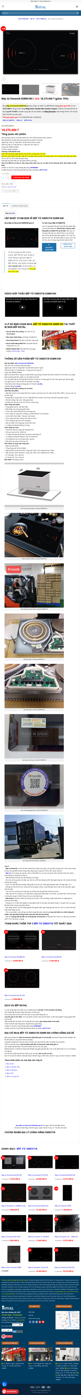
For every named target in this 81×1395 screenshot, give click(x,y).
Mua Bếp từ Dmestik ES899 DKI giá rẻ (29, 1125)
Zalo (22, 351)
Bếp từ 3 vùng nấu (12, 1076)
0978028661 (18, 1315)
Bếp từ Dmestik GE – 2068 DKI (66, 1237)
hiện (13, 213)
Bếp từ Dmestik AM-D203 (11, 1237)
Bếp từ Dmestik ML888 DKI (15, 957)
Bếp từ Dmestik (41, 19)
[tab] (5, 206)
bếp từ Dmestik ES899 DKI (24, 363)
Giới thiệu (31, 1312)
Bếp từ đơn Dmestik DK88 (11, 1267)
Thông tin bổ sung (19, 206)
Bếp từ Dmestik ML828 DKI (38, 1206)
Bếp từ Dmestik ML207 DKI (15, 995)
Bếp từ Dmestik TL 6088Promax (13, 1206)
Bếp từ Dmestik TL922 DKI (38, 1267)
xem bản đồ (20, 1320)
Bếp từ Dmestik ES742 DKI (65, 1267)
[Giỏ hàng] (77, 6)
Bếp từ (32, 19)
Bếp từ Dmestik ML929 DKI (11, 1175)
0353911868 (15, 351)
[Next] (75, 52)
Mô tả (5, 206)
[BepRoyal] (40, 6)
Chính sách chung (34, 1318)
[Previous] (5, 52)
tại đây (39, 384)
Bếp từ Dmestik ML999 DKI (65, 1175)
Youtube (17, 386)
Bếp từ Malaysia (11, 1070)
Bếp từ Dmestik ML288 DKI (51, 957)
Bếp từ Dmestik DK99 (63, 1206)
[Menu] (2, 6)
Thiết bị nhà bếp (23, 19)
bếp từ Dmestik (43, 923)
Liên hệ (30, 1315)
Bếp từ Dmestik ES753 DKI (38, 1175)
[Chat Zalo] (4, 1384)
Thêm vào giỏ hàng (21, 177)
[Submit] (77, 13)
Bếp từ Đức (10, 1064)
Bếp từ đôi (9, 1073)
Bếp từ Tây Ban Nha (13, 1067)
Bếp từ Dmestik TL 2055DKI (38, 1237)
